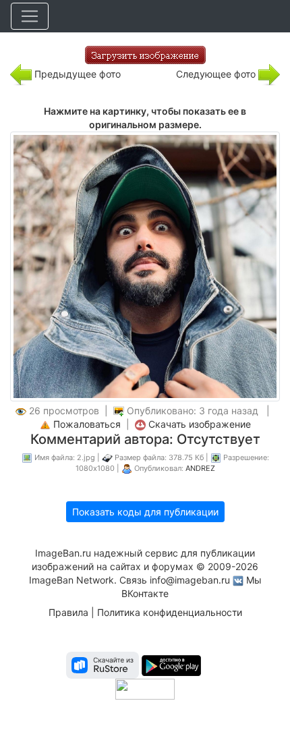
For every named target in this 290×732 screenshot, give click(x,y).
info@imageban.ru (190, 580)
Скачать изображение (199, 424)
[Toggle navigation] (30, 16)
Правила (68, 612)
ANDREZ (200, 468)
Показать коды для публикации (145, 511)
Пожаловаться (87, 424)
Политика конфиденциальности (169, 612)
